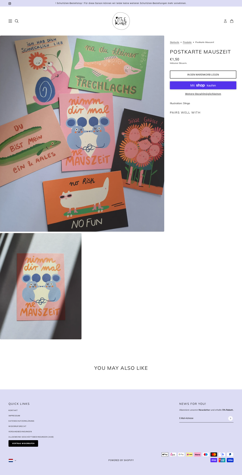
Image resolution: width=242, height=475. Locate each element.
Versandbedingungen (20, 432)
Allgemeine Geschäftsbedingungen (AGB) (31, 437)
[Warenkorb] (231, 21)
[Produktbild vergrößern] (82, 134)
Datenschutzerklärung (21, 421)
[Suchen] (16, 21)
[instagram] (9, 3)
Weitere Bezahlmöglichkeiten (203, 93)
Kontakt (13, 410)
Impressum (14, 416)
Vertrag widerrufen (23, 443)
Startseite (174, 42)
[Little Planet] (121, 21)
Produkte (187, 42)
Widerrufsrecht (17, 426)
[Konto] (225, 21)
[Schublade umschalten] (10, 21)
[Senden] (230, 418)
